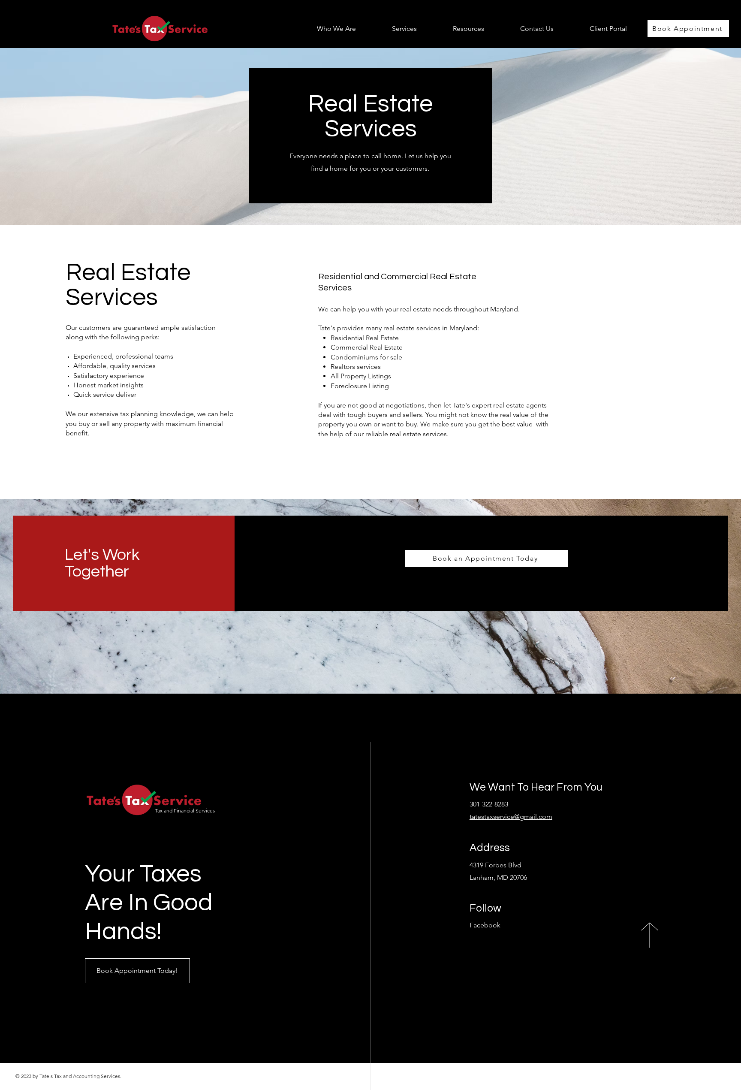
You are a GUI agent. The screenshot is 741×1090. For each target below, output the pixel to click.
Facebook (485, 925)
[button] (392, 28)
